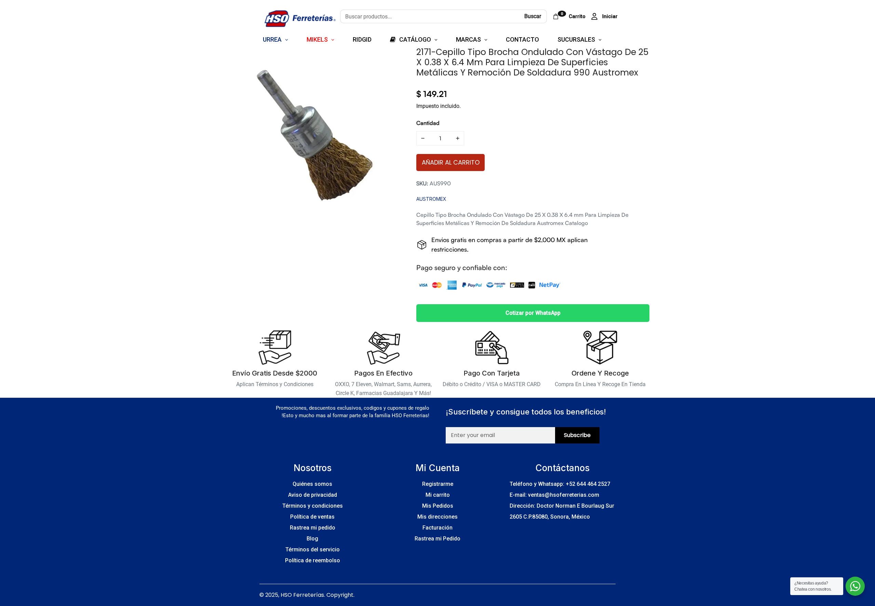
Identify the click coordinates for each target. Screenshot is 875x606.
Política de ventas (312, 516)
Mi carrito (438, 495)
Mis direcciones (437, 516)
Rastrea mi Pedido (437, 538)
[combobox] (429, 16)
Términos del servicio (312, 549)
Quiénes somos (312, 484)
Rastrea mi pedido (312, 527)
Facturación (437, 527)
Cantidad (428, 122)
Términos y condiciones (312, 506)
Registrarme (437, 484)
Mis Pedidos (437, 506)
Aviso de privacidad (312, 495)
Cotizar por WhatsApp (533, 313)
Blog (312, 538)
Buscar (532, 16)
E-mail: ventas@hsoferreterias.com (554, 495)
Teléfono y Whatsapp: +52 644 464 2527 (560, 484)
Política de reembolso (312, 560)
